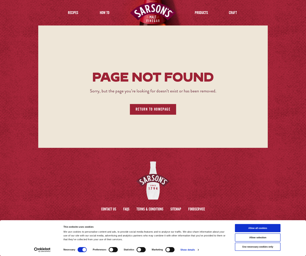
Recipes (73, 12)
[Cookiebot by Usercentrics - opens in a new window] (42, 249)
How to (104, 12)
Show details (187, 249)
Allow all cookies (257, 228)
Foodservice (196, 209)
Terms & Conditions (149, 209)
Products (201, 12)
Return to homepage (153, 109)
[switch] (113, 249)
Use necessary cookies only (257, 246)
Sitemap (175, 209)
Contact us (108, 209)
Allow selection (257, 237)
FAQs (126, 209)
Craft (233, 12)
